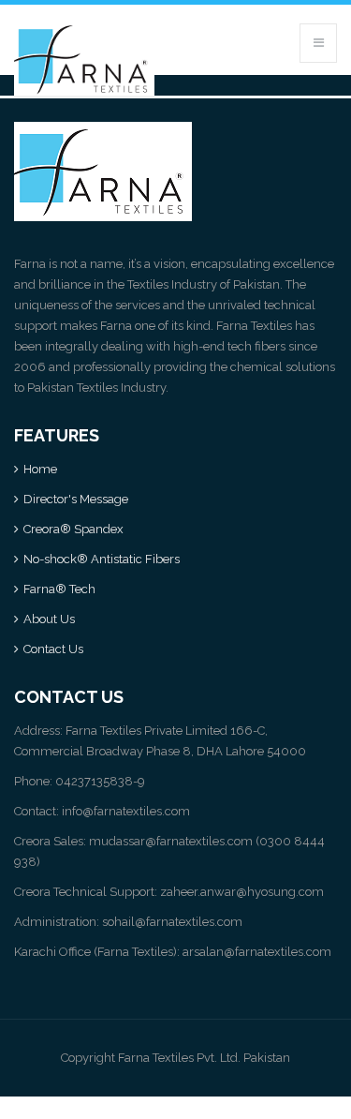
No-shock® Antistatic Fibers (101, 559)
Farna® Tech (59, 589)
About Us (49, 619)
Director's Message (75, 499)
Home (40, 469)
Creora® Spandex (73, 529)
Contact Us (53, 649)
